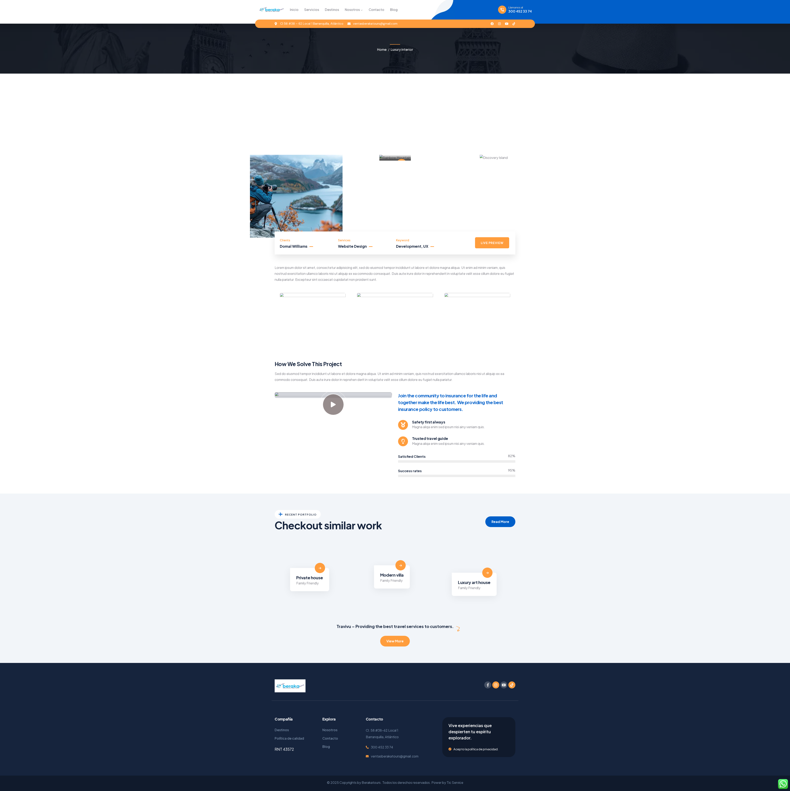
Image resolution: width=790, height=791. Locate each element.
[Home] (271, 9)
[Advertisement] (395, 109)
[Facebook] (492, 23)
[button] (540, 199)
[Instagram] (499, 23)
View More (395, 641)
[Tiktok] (513, 23)
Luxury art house (474, 582)
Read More (500, 521)
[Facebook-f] (487, 684)
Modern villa (392, 574)
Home (382, 49)
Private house (309, 577)
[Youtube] (506, 23)
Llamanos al (515, 7)
